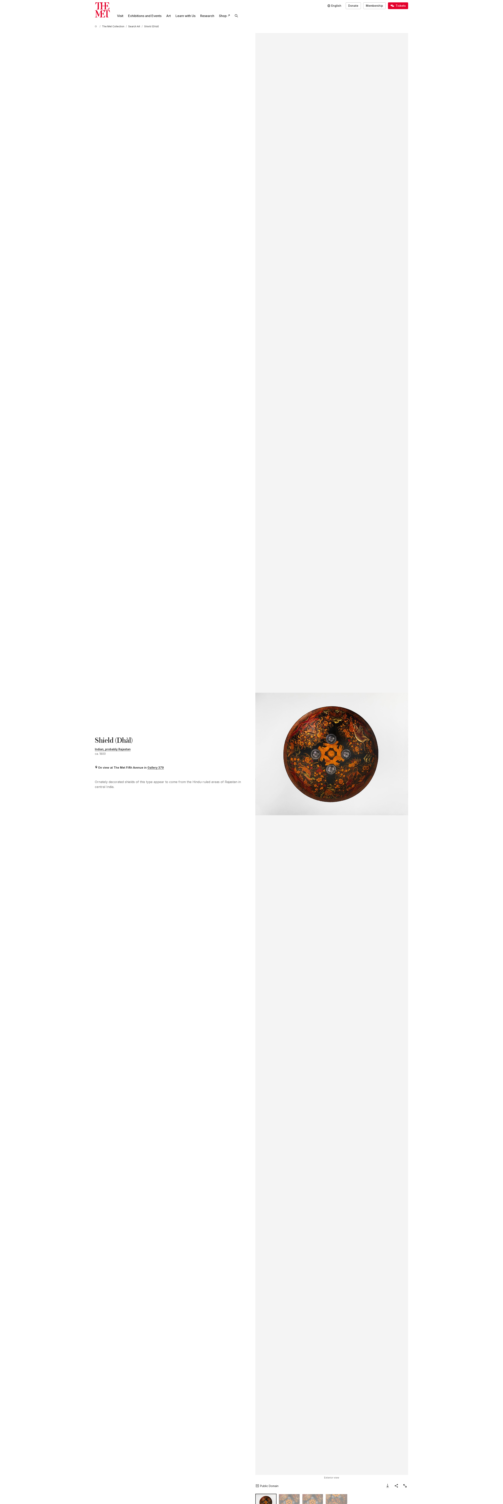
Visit (120, 16)
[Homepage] (102, 9)
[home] (96, 26)
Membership (374, 5)
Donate (353, 5)
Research (207, 16)
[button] (331, 754)
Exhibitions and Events (144, 16)
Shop (223, 16)
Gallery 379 (155, 767)
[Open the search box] (236, 16)
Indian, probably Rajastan (113, 749)
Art (168, 16)
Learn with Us (185, 16)
